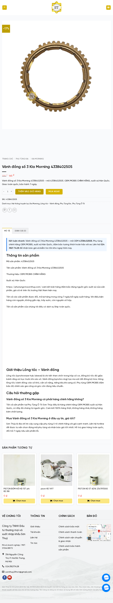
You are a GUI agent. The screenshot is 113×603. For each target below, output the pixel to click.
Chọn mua (21, 501)
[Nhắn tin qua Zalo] (106, 577)
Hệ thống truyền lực (20, 204)
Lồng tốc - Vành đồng (49, 204)
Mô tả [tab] (7, 231)
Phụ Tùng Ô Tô (78, 204)
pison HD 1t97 (47, 489)
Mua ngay (54, 191)
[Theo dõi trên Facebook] (4, 577)
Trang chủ (7, 159)
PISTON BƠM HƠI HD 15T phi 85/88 (16, 490)
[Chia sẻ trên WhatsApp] (4, 210)
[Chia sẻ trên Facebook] (9, 210)
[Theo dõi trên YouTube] (9, 577)
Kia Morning (38, 159)
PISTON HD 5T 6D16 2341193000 (93, 489)
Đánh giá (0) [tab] (20, 231)
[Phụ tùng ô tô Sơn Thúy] (56, 7)
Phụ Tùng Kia (22, 159)
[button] (4, 7)
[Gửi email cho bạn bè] (14, 210)
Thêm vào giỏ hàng (29, 191)
